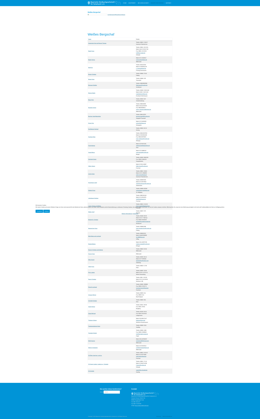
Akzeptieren (39, 211)
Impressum (135, 213)
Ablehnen (46, 211)
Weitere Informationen (127, 213)
